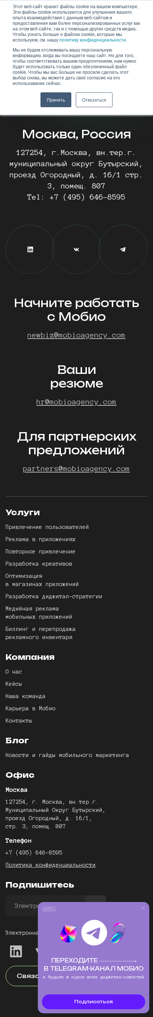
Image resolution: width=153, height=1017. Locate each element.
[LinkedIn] (30, 249)
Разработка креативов (39, 564)
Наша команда (26, 696)
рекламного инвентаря (39, 637)
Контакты (19, 721)
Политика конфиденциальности (51, 865)
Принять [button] (56, 99)
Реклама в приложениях (41, 539)
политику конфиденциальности (92, 39)
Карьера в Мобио (31, 708)
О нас (14, 672)
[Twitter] (76, 249)
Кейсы (14, 684)
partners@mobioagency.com (76, 468)
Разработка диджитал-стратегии (54, 596)
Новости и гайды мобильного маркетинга (67, 755)
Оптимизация (24, 576)
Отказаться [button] (94, 99)
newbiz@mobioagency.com (76, 335)
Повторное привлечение (41, 551)
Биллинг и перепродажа (41, 629)
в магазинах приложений (42, 584)
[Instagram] (122, 249)
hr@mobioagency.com (76, 402)
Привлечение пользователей (47, 527)
